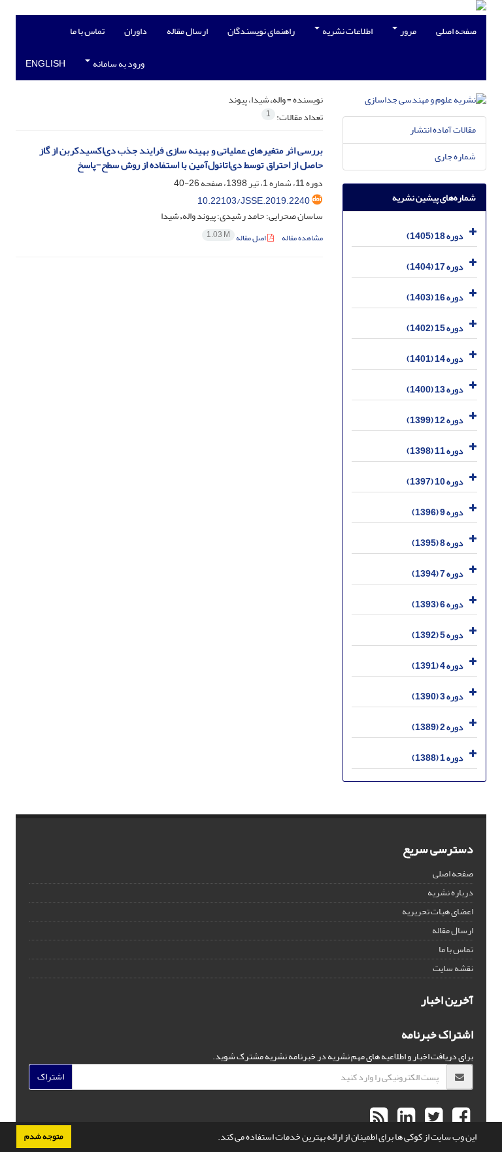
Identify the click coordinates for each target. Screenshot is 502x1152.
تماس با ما (87, 31)
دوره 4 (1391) (437, 666)
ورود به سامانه (118, 63)
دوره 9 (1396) (437, 512)
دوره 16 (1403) (435, 297)
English (45, 63)
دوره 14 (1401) (435, 359)
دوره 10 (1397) (435, 481)
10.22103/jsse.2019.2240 (253, 201)
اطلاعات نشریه (347, 31)
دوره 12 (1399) (435, 420)
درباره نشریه (450, 892)
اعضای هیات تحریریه (437, 911)
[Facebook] (459, 1117)
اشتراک (50, 1076)
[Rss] (379, 1117)
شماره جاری (455, 156)
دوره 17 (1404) (435, 267)
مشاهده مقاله (302, 238)
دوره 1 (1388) (437, 758)
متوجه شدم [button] (43, 1136)
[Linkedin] (404, 1117)
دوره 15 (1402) (435, 328)
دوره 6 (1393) (437, 604)
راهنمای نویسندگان (261, 31)
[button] (214, 1138)
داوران (135, 31)
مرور (407, 31)
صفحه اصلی (456, 31)
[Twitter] (432, 1117)
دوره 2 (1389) (437, 727)
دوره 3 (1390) (437, 696)
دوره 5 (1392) (437, 635)
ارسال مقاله (187, 31)
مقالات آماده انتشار (443, 129)
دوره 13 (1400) (435, 389)
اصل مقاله (237, 238)
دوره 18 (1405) (435, 236)
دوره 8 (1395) (437, 543)
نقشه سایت (453, 968)
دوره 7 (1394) (437, 574)
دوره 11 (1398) (435, 451)
